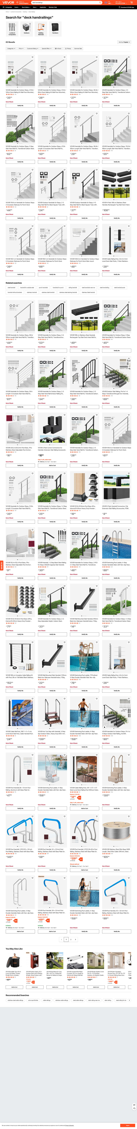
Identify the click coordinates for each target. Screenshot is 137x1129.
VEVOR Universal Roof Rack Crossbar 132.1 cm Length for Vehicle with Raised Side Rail (75, 973)
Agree (127, 1125)
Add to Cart (52, 465)
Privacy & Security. (69, 1125)
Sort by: (121, 42)
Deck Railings (32, 11)
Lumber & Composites (16, 11)
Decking (25, 11)
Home (7, 11)
